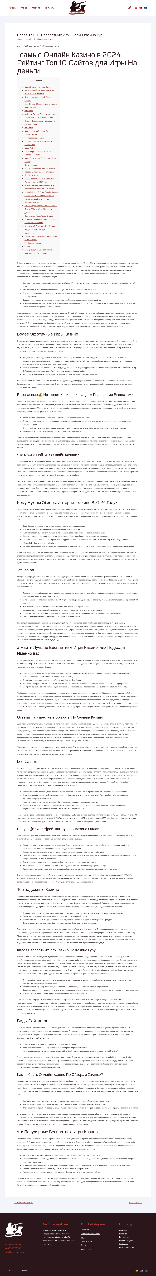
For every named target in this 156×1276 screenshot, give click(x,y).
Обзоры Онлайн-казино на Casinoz (39, 171)
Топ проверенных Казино (34, 137)
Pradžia (12, 8)
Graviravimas (86, 1229)
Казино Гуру (29, 232)
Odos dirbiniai (86, 1241)
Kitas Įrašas (135, 1202)
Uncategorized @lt (24, 39)
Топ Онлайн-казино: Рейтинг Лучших (39, 168)
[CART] (128, 7)
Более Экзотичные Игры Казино (37, 87)
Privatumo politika (126, 1247)
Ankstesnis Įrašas (23, 1202)
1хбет (60, 351)
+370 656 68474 (13, 1244)
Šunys (83, 1245)
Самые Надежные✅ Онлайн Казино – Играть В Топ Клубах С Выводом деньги (40, 209)
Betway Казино (30, 165)
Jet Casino (28, 110)
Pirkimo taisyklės (126, 1240)
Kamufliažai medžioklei (90, 1233)
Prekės (24, 8)
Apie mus (36, 8)
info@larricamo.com (14, 1252)
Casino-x (27, 246)
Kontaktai (49, 8)
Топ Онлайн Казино (32, 243)
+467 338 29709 (13, 1248)
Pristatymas (124, 1237)
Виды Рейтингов (31, 148)
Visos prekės (86, 1249)
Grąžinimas (123, 1243)
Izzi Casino (28, 127)
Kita (82, 1237)
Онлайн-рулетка (31, 175)
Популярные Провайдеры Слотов (38, 216)
